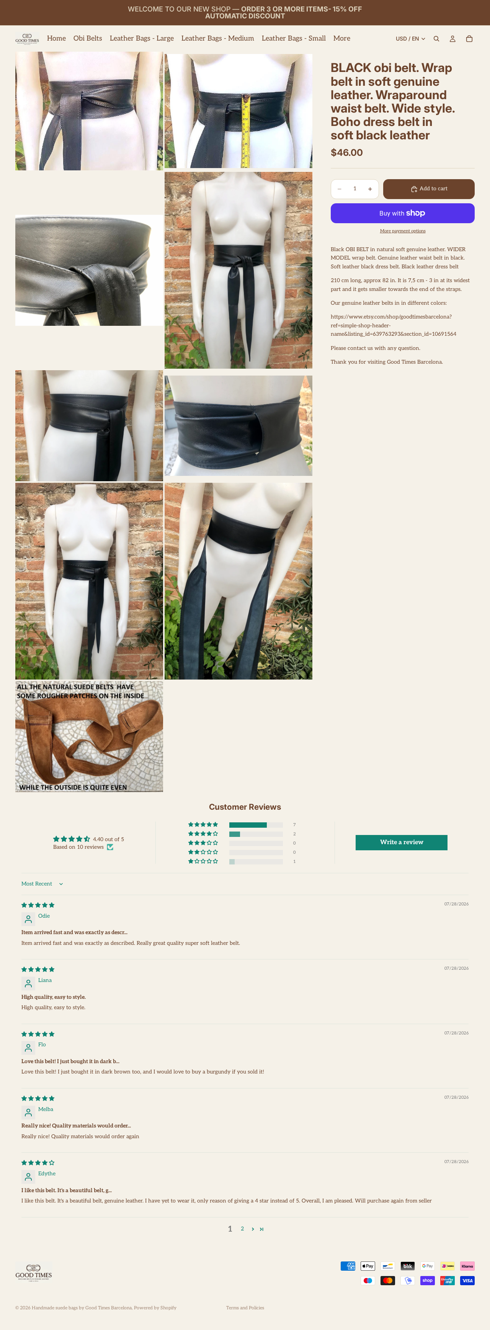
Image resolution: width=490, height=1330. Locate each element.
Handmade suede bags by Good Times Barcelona (82, 1308)
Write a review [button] (401, 842)
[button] (203, 825)
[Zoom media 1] (89, 111)
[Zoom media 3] (89, 270)
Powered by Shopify (155, 1308)
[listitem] (342, 38)
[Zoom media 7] (89, 581)
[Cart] (469, 38)
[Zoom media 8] (238, 581)
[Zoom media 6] (238, 425)
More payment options (403, 231)
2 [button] (242, 1228)
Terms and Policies (245, 1308)
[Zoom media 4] (238, 270)
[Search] (436, 38)
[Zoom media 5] (89, 425)
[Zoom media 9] (89, 736)
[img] (37, 905)
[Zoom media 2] (238, 111)
